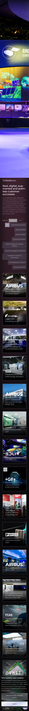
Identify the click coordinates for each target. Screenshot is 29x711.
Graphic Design (20, 229)
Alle (7, 225)
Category (13, 220)
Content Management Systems (15, 251)
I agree (14, 704)
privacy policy (5, 690)
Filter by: (12, 220)
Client (20, 220)
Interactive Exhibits (19, 239)
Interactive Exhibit (19, 267)
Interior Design (20, 234)
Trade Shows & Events (18, 225)
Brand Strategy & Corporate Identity (14, 245)
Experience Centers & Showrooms (15, 256)
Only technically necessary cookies (14, 696)
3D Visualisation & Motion (17, 262)
